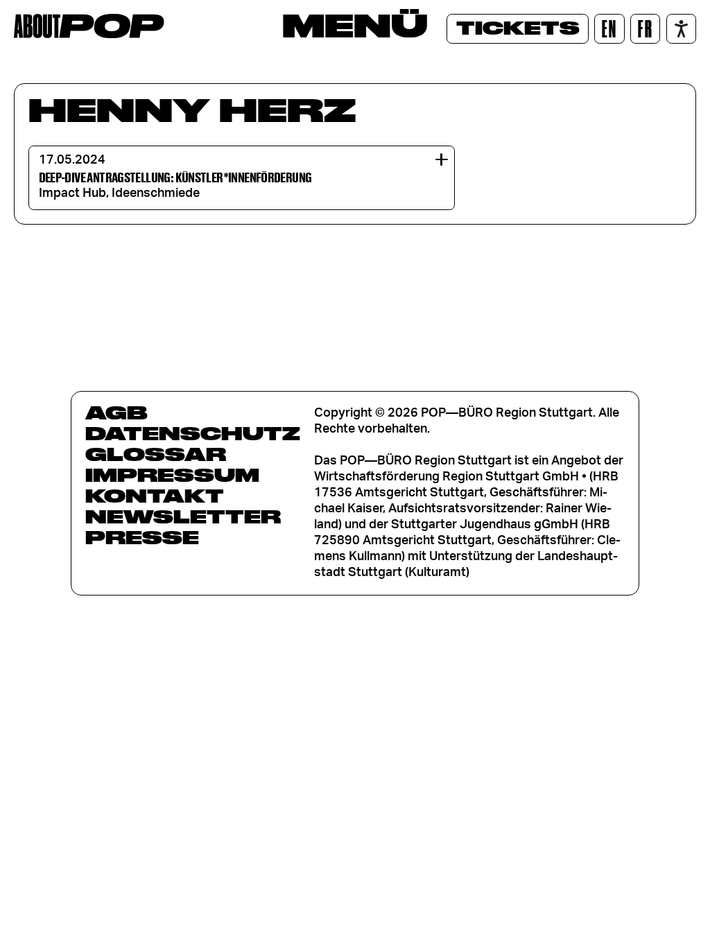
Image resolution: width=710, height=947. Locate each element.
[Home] (89, 26)
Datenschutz (192, 433)
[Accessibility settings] (681, 29)
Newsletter (183, 516)
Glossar (155, 454)
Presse (142, 537)
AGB (116, 412)
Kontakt (154, 495)
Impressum (172, 474)
